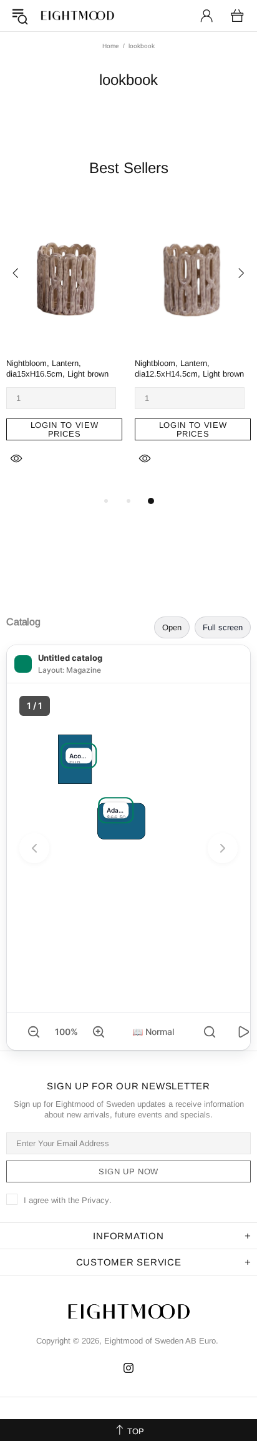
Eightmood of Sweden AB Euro (77, 15)
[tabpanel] (64, 346)
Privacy (95, 1200)
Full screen (223, 627)
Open (172, 627)
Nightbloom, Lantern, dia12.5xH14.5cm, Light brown (189, 369)
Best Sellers (128, 167)
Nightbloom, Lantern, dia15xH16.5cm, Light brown (57, 369)
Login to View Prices (64, 429)
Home (110, 45)
